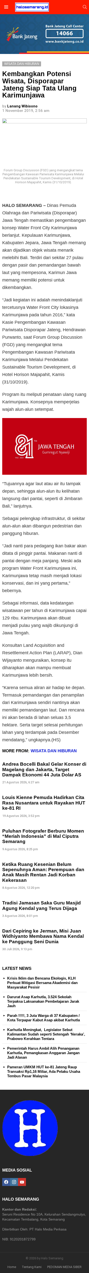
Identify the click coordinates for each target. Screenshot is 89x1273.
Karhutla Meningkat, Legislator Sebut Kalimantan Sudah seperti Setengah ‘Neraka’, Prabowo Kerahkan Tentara (46, 1034)
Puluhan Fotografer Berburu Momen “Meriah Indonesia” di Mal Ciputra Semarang (43, 836)
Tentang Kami (32, 1267)
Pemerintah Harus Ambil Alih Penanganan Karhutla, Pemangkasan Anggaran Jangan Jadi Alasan (43, 1052)
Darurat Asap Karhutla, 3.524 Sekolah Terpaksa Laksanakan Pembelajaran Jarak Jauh (43, 1001)
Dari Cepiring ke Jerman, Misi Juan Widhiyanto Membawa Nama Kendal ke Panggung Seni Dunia (43, 936)
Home (11, 1267)
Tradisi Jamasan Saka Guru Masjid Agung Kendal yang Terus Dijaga (41, 905)
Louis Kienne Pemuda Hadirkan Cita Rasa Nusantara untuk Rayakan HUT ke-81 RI (43, 803)
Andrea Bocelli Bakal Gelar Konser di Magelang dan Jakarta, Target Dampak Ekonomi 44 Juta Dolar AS (44, 769)
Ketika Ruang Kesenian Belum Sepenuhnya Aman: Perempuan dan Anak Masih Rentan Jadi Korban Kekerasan (43, 872)
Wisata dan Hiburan (54, 751)
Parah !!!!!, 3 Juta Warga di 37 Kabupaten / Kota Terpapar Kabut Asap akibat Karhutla (43, 1017)
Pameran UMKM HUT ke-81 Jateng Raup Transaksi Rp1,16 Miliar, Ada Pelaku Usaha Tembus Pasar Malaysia (43, 1071)
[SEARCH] (85, 7)
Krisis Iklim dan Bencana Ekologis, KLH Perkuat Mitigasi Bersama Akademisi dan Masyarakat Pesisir (42, 982)
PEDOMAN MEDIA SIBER (64, 1267)
